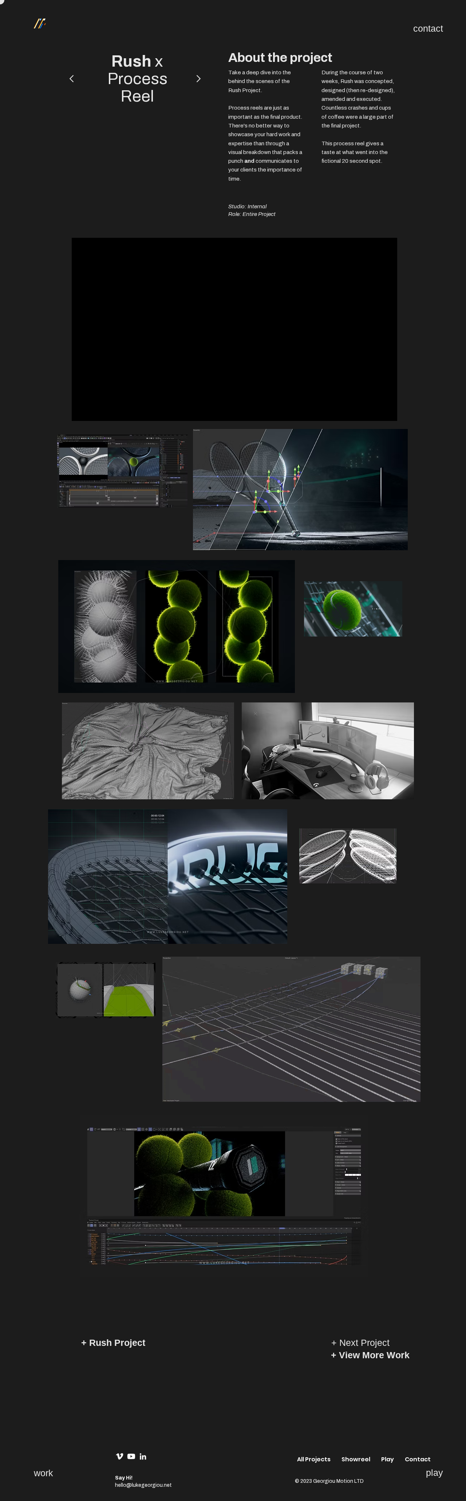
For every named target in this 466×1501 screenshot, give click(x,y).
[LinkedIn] (142, 1456)
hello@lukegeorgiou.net (143, 1485)
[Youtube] (131, 1456)
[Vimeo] (119, 1456)
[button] (417, 1459)
